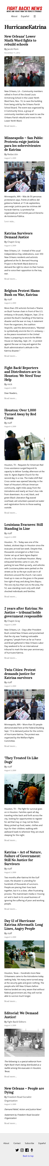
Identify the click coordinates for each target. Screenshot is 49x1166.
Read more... (10, 126)
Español (25, 16)
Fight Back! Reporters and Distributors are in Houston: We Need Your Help (22, 374)
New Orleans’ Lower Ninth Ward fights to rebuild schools (20, 40)
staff (9, 299)
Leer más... (9, 221)
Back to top (28, 1156)
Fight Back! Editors (16, 1021)
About (14, 16)
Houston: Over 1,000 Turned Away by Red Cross (20, 414)
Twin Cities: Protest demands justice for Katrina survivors (20, 674)
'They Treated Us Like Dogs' (21, 760)
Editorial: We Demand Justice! (21, 1015)
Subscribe (29, 1143)
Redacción (12, 154)
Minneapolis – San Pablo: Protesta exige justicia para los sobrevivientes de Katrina (23, 144)
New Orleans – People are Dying (24, 1090)
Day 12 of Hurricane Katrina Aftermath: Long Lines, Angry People (23, 925)
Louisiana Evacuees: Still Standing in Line (23, 527)
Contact (17, 1143)
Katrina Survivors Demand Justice (18, 235)
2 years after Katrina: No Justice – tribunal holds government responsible (23, 612)
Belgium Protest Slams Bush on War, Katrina (22, 293)
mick (9, 384)
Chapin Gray (13, 241)
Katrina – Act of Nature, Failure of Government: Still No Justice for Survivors (23, 858)
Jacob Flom (13, 49)
